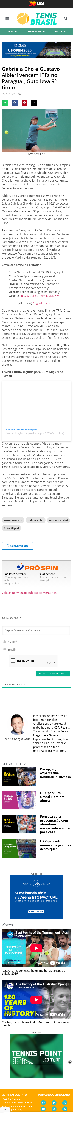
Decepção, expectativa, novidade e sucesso (55, 773)
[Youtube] (43, 1108)
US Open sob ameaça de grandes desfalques (55, 845)
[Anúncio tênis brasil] (36, 918)
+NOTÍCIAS (61, 31)
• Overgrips (45, 580)
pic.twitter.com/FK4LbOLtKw (40, 296)
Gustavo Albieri (58, 520)
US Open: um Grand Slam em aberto (52, 797)
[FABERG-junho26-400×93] (36, 57)
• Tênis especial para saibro (16, 578)
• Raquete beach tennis (52, 577)
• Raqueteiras (12, 583)
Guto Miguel (11, 528)
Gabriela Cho (35, 520)
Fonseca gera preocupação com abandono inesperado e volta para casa (55, 824)
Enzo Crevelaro (13, 520)
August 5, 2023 (42, 303)
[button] (7, 18)
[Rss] (64, 1108)
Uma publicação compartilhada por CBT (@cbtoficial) (34, 433)
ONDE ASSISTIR (36, 31)
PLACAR (12, 31)
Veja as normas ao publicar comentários (29, 593)
